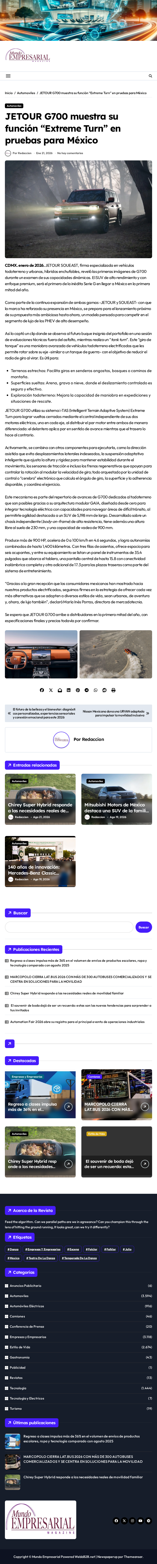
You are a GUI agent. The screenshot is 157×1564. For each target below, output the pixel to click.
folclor (92, 1249)
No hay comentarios (70, 153)
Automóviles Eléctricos (27, 1306)
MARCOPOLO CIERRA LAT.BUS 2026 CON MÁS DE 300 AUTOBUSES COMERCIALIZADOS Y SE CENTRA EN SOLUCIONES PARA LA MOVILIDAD (80, 979)
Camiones (94, 1076)
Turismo (16, 1408)
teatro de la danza (42, 1258)
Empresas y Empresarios (27, 1076)
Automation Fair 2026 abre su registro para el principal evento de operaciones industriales (77, 1022)
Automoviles (14, 105)
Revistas (16, 1378)
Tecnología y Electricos (27, 1398)
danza (14, 1249)
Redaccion (93, 739)
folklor (111, 1249)
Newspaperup (107, 1557)
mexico (14, 1258)
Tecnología (18, 1388)
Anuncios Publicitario (25, 1286)
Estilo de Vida (96, 1133)
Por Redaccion (22, 153)
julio (128, 1249)
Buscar (20, 912)
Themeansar (133, 1557)
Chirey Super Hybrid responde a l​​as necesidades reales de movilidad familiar (40, 810)
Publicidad (17, 1367)
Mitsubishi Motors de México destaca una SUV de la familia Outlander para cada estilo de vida (116, 813)
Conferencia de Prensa (27, 1326)
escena (74, 1249)
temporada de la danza (80, 1258)
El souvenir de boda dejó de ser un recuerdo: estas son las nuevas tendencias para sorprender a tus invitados (80, 1007)
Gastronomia (19, 1357)
